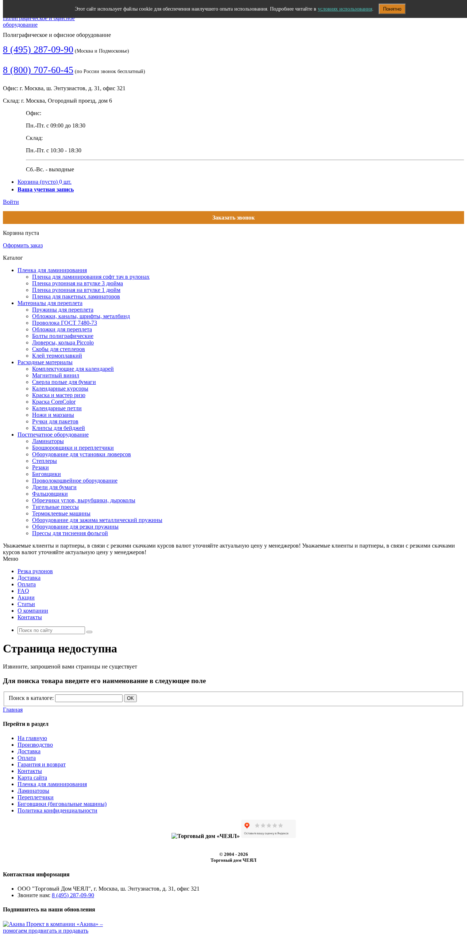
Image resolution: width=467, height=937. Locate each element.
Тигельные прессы (55, 507)
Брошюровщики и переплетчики (73, 448)
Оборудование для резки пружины (75, 526)
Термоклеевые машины (61, 513)
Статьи (26, 604)
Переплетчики (36, 797)
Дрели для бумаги (54, 487)
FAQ (23, 591)
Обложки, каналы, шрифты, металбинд (81, 316)
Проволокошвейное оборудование (74, 480)
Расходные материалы (45, 362)
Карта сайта (32, 777)
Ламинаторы (48, 441)
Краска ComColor (54, 402)
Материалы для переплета (50, 303)
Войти (11, 202)
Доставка (29, 578)
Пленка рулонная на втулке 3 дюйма (77, 283)
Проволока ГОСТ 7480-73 (64, 323)
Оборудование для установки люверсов (81, 454)
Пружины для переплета (62, 309)
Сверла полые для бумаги (64, 382)
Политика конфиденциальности (57, 810)
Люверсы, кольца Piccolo (63, 342)
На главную (32, 738)
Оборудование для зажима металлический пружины (97, 520)
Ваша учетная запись (46, 189)
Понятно (392, 9)
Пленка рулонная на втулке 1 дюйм (76, 290)
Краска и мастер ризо (58, 395)
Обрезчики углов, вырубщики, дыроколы (83, 500)
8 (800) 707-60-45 (38, 70)
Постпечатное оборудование (53, 434)
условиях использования (345, 9)
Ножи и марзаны (53, 415)
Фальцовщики (50, 494)
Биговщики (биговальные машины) (62, 804)
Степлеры (44, 461)
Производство (35, 745)
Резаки (40, 467)
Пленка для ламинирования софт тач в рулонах (91, 277)
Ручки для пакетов (55, 421)
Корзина (45, 182)
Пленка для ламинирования (52, 270)
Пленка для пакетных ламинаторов (76, 296)
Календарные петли (57, 408)
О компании (33, 610)
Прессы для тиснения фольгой (70, 533)
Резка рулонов (35, 571)
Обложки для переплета (62, 329)
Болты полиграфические (62, 336)
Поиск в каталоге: (31, 698)
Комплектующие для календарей (73, 369)
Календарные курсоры (60, 388)
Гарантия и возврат (42, 764)
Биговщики (46, 474)
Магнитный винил (55, 375)
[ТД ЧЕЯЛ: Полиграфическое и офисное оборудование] (41, 25)
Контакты (30, 617)
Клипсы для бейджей (58, 428)
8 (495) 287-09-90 (38, 49)
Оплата (27, 584)
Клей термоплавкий (57, 356)
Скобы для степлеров (58, 349)
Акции (26, 597)
